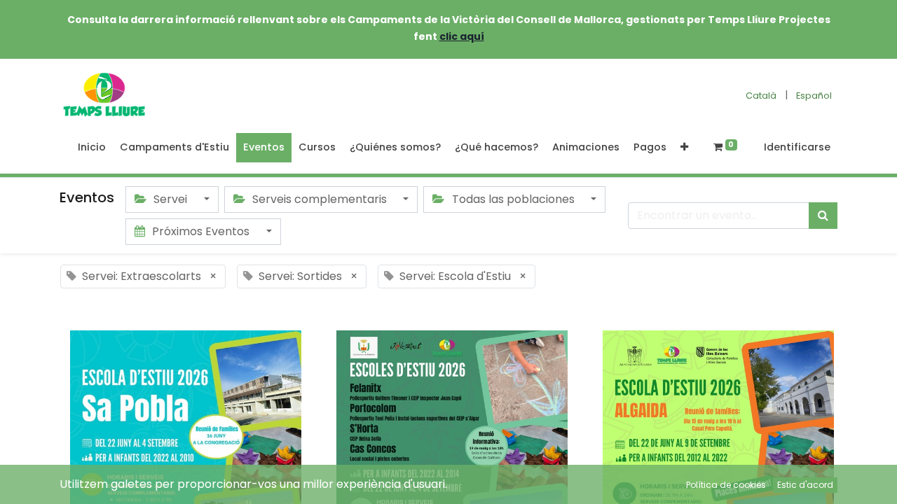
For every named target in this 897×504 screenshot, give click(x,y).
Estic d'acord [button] (805, 485)
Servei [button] (170, 199)
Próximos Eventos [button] (200, 231)
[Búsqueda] (823, 215)
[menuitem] (92, 147)
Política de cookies (726, 485)
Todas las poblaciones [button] (513, 199)
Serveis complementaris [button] (319, 199)
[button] (684, 147)
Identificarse (797, 147)
